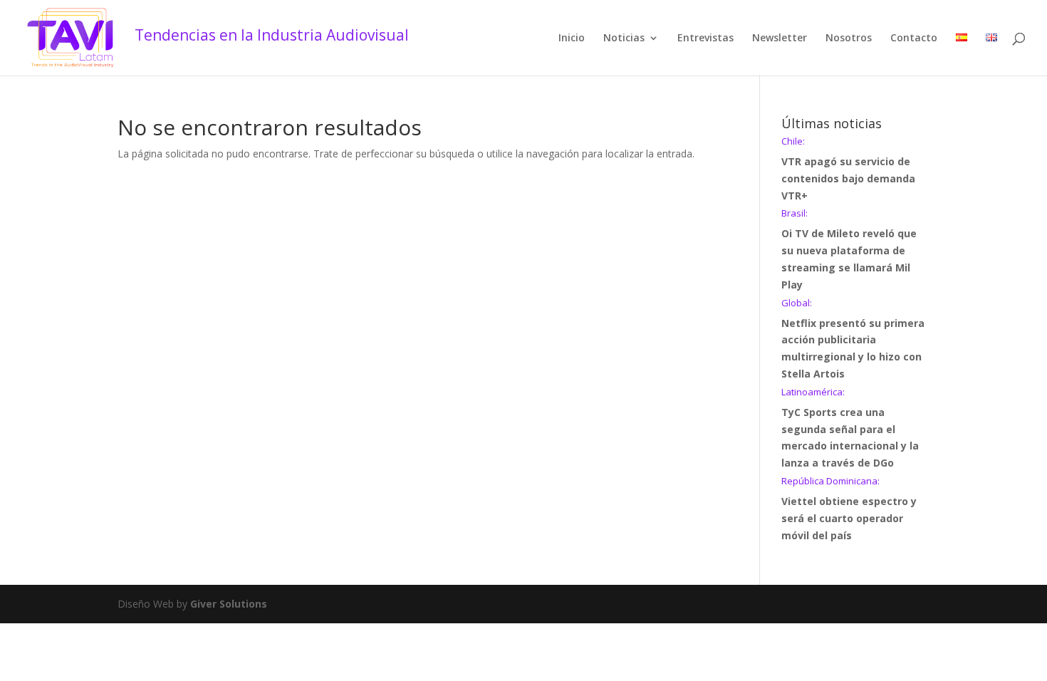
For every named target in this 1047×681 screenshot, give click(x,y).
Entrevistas (705, 38)
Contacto (913, 38)
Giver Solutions (228, 603)
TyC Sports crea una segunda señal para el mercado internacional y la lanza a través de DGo (850, 428)
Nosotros (848, 38)
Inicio (571, 38)
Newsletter (779, 38)
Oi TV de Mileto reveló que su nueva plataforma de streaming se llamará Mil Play (849, 250)
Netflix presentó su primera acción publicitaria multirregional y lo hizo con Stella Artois (852, 339)
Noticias (624, 38)
